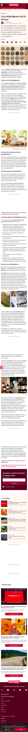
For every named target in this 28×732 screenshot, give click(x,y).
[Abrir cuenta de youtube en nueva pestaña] (20, 689)
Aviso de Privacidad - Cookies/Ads (8, 716)
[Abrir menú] (24, 5)
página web (19, 354)
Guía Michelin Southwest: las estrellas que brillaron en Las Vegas (17, 503)
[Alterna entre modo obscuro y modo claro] (3, 5)
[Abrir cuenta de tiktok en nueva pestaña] (14, 689)
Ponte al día (11, 518)
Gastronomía (3, 705)
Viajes (2, 707)
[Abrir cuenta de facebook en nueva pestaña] (26, 689)
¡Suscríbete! (14, 483)
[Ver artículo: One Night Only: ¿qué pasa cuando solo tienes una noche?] (4, 529)
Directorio (3, 711)
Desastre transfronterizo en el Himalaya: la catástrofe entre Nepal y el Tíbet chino (17, 520)
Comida (23, 8)
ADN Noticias (4, 720)
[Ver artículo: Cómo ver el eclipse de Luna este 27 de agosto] (4, 537)
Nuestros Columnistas (5, 700)
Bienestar (13, 8)
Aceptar (21, 729)
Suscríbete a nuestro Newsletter (7, 696)
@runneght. (17, 418)
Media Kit (3, 709)
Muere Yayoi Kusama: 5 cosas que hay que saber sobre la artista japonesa (17, 511)
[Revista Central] (14, 5)
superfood (8, 276)
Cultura (10, 509)
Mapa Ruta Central (5, 8)
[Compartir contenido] (1, 367)
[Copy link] (20, 42)
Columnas (18, 8)
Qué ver (10, 526)
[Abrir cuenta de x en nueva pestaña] (2, 689)
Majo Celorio (8, 22)
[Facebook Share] (3, 42)
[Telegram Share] (16, 42)
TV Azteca (3, 723)
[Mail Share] (25, 42)
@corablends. (4, 357)
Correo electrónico (6, 477)
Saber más (7, 729)
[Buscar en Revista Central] (22, 5)
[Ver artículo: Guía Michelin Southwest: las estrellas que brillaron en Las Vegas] (4, 504)
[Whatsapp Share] (12, 42)
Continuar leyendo (14, 614)
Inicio (2, 10)
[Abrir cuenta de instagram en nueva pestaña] (8, 689)
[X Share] (7, 42)
